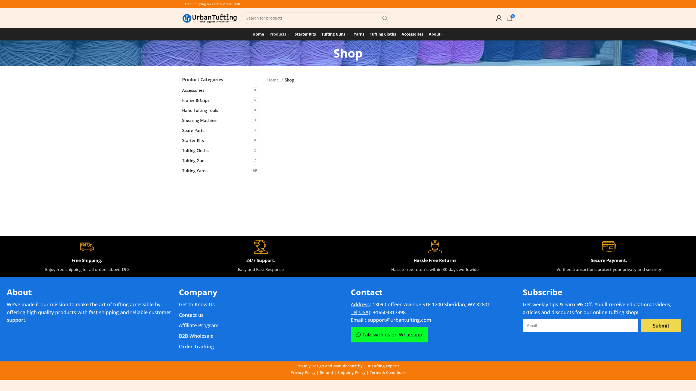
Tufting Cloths (195, 150)
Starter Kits (193, 140)
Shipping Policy (351, 372)
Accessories (193, 90)
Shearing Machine (199, 120)
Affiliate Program (199, 325)
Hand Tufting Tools (200, 110)
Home (273, 80)
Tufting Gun (193, 160)
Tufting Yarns (194, 170)
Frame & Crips (195, 100)
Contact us (191, 315)
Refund (326, 372)
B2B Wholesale (196, 336)
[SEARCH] (385, 18)
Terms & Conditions (388, 372)
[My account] (498, 18)
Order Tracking (196, 346)
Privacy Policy (303, 372)
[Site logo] (209, 17)
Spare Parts (193, 130)
